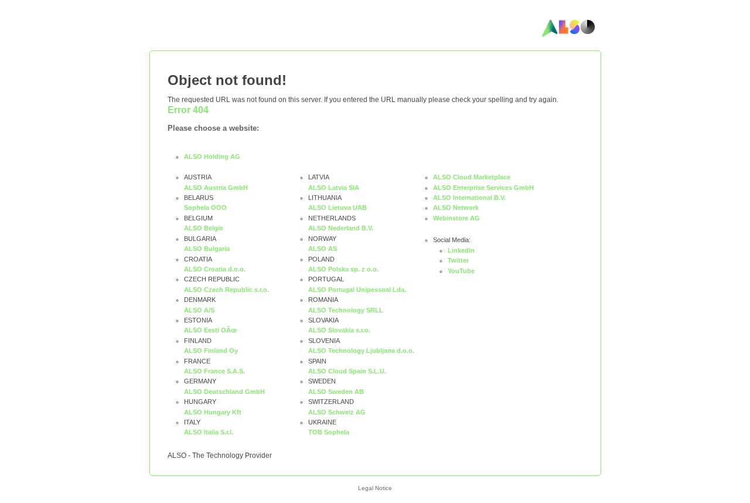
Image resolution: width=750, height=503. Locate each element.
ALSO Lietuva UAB (337, 207)
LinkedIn (461, 250)
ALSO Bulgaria (207, 248)
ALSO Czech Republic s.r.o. (226, 289)
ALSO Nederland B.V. (340, 228)
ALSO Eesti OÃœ (210, 330)
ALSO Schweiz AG (337, 412)
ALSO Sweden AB (336, 391)
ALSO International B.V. (469, 197)
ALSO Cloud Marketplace (471, 177)
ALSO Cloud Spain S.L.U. (347, 371)
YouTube (461, 270)
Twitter (458, 260)
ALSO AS (322, 248)
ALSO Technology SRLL (345, 310)
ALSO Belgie (203, 228)
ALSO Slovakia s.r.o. (339, 330)
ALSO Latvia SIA (333, 187)
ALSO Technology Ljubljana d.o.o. (361, 350)
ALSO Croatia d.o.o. (215, 269)
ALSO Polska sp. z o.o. (343, 269)
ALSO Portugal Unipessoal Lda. (357, 289)
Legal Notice (375, 488)
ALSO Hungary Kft (212, 412)
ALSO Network (456, 207)
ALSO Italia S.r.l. (208, 432)
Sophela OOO (205, 207)
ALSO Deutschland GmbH (224, 391)
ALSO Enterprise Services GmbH (483, 187)
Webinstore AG (456, 218)
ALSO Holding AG (212, 156)
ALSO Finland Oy (211, 350)
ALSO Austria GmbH (216, 187)
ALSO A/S (199, 310)
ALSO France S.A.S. (214, 371)
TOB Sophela (328, 432)
